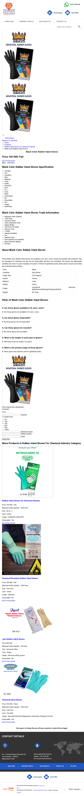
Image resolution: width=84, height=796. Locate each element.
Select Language (74, 789)
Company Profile (26, 21)
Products (8, 145)
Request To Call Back (9, 140)
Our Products (45, 21)
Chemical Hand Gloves (12, 700)
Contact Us (61, 21)
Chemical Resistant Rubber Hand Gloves (20, 578)
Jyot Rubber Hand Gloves (13, 639)
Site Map (73, 766)
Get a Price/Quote (8, 161)
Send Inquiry (9, 138)
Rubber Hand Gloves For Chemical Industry (20, 147)
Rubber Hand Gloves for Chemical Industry (21, 501)
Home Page (9, 21)
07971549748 (75, 4)
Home (7, 143)
